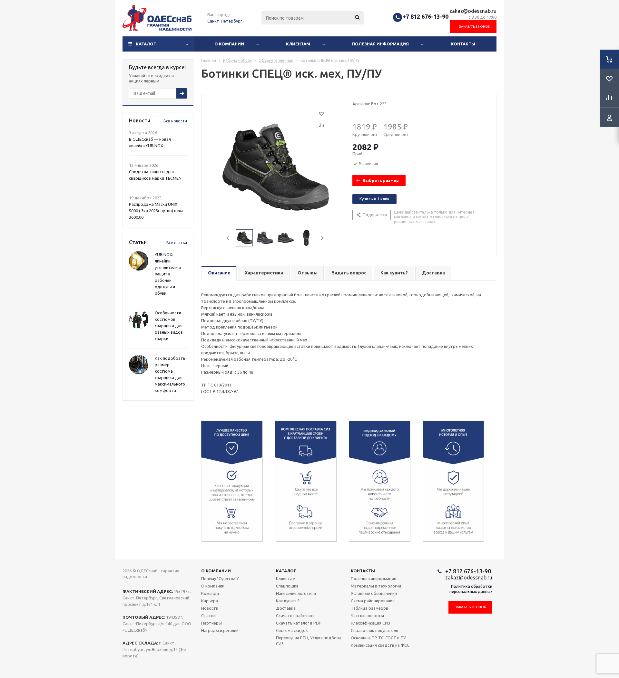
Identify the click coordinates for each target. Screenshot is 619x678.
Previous (228, 238)
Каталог (146, 44)
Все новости (175, 121)
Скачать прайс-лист (295, 615)
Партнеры (211, 623)
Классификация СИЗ (370, 623)
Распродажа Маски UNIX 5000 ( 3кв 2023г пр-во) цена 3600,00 (156, 210)
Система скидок (292, 630)
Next (322, 238)
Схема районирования (373, 600)
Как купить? (288, 600)
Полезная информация (380, 44)
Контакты (463, 44)
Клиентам (298, 44)
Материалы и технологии (376, 586)
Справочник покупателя (374, 630)
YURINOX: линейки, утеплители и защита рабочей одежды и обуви (168, 273)
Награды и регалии (220, 630)
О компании (229, 44)
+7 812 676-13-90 (425, 16)
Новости (209, 608)
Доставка (286, 608)
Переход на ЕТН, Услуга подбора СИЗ (308, 640)
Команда (210, 593)
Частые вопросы (367, 615)
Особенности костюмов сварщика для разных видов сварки (169, 325)
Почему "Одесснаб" (220, 578)
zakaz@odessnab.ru (472, 11)
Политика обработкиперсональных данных (470, 589)
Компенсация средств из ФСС (380, 645)
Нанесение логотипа (296, 593)
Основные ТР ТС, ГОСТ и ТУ (378, 637)
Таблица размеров (369, 608)
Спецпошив (287, 586)
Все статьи (176, 243)
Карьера (209, 600)
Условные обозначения (374, 593)
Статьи (208, 615)
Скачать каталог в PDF (298, 623)
